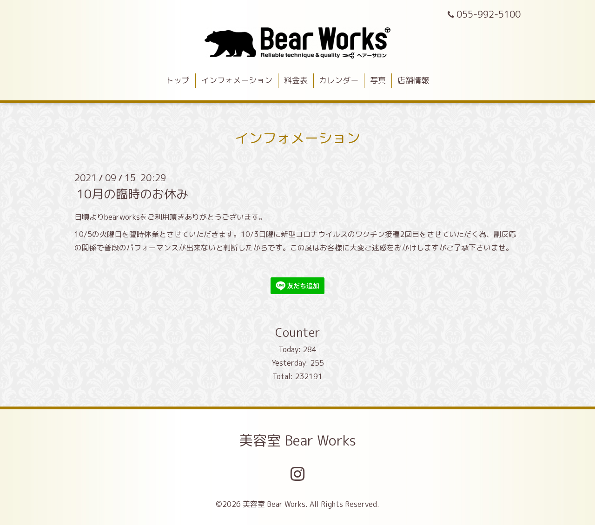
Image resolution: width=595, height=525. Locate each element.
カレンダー (338, 80)
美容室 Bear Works (297, 440)
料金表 (296, 80)
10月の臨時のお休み (132, 193)
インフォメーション (236, 80)
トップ (178, 80)
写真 (378, 80)
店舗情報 (413, 80)
